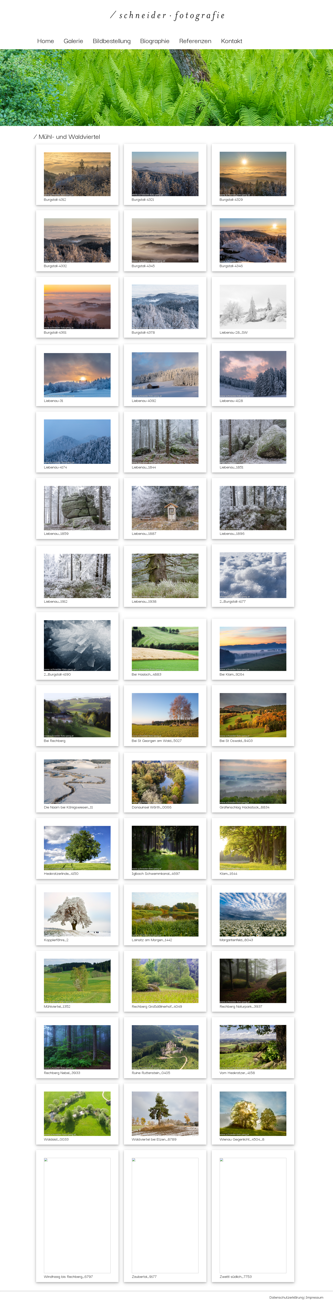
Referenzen (195, 40)
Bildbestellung (112, 40)
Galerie (73, 40)
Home (45, 40)
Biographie (155, 40)
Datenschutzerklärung (286, 1297)
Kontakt (231, 40)
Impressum (314, 1297)
